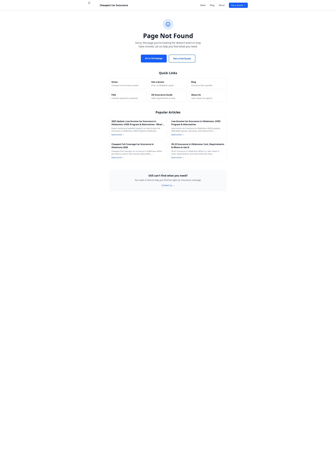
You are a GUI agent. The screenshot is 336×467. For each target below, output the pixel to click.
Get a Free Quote (182, 58)
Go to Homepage (153, 58)
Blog (212, 5)
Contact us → (168, 185)
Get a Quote (237, 5)
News (203, 5)
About (222, 5)
